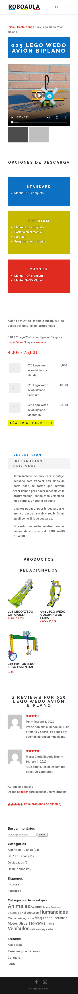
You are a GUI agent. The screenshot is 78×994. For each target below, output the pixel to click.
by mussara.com (39, 988)
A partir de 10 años (20, 850)
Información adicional (28, 464)
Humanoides (54, 912)
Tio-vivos (36, 923)
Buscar (42, 834)
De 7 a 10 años (18, 856)
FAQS (11, 964)
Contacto (14, 957)
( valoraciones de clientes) (42, 804)
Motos (13, 923)
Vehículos (18, 928)
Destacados (16, 862)
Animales (19, 906)
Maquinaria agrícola (21, 918)
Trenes (50, 923)
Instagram (14, 884)
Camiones (55, 907)
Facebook (14, 891)
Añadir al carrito (29, 423)
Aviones (41, 342)
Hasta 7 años (25, 27)
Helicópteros (30, 912)
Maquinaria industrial (51, 918)
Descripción (27, 454)
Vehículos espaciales (41, 929)
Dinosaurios (14, 913)
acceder (22, 792)
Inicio (11, 27)
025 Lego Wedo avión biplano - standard (37, 370)
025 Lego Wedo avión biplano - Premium (37, 390)
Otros (23, 923)
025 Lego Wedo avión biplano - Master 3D (37, 409)
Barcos (46, 907)
